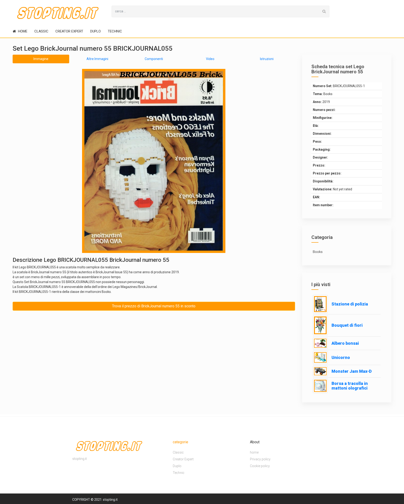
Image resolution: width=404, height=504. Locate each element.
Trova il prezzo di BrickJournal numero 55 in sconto (153, 306)
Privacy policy (260, 459)
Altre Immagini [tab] (97, 59)
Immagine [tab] (40, 59)
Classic (41, 31)
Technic (115, 31)
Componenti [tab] (154, 59)
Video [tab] (210, 59)
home (22, 31)
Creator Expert (69, 31)
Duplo (95, 31)
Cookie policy (260, 466)
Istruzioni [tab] (267, 59)
